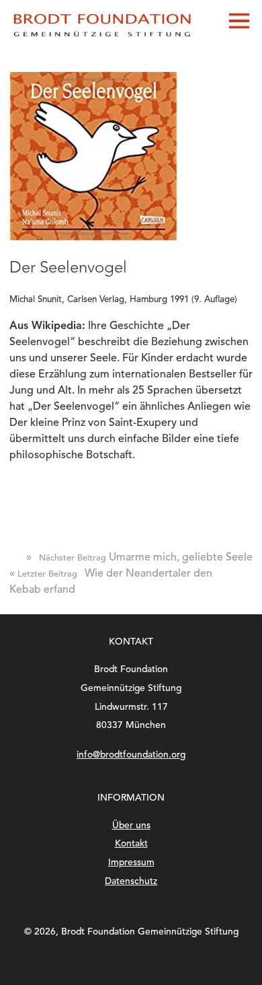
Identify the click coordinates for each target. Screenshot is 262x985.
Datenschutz (131, 881)
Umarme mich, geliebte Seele (139, 557)
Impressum (131, 863)
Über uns (131, 826)
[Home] (103, 38)
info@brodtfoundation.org (131, 755)
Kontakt (131, 844)
